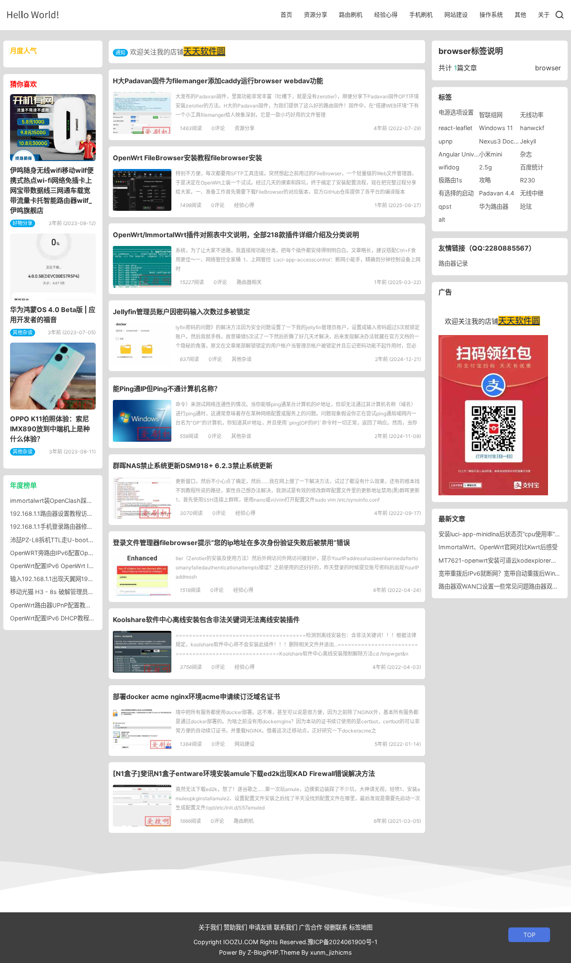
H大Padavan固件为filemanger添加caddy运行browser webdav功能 (218, 81)
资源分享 (315, 14)
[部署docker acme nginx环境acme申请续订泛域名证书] (142, 729)
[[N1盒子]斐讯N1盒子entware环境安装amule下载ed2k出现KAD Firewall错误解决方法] (142, 806)
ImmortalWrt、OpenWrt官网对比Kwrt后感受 (498, 547)
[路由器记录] (33, 14)
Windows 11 (496, 127)
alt (441, 219)
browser (548, 68)
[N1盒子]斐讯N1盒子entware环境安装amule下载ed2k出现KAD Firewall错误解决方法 (244, 773)
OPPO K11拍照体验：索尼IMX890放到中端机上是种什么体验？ (50, 429)
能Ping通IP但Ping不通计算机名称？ (167, 388)
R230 (527, 180)
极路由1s (450, 180)
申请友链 (260, 927)
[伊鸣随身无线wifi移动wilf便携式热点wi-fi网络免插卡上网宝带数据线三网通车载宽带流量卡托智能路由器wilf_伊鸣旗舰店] (53, 127)
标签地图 (360, 927)
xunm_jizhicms (331, 952)
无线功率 (531, 114)
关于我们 (210, 927)
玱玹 (526, 206)
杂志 (526, 154)
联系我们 (285, 927)
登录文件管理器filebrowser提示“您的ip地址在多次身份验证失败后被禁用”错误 (231, 542)
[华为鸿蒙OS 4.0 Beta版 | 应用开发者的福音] (53, 266)
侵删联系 (335, 927)
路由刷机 (350, 14)
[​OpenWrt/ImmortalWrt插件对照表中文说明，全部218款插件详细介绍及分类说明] (142, 267)
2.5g (485, 167)
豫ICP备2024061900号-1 (342, 941)
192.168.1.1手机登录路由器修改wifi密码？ (65, 526)
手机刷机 (421, 14)
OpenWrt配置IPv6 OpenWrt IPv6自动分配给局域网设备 (84, 565)
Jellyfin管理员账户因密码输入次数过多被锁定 (181, 311)
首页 (286, 14)
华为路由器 (493, 206)
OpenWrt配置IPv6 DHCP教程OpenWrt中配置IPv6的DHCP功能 (94, 618)
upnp (445, 141)
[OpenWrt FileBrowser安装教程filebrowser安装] (142, 190)
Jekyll (528, 141)
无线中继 (531, 193)
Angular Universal (462, 154)
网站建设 (456, 14)
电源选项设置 (456, 112)
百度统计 (531, 167)
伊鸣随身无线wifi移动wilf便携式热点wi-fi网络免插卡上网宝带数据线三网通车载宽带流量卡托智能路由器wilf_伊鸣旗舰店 (52, 190)
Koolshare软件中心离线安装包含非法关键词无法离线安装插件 (206, 619)
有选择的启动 (456, 193)
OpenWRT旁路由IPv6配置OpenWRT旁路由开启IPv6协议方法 (91, 552)
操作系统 (491, 14)
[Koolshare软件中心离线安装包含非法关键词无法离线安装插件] (142, 652)
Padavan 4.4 (496, 193)
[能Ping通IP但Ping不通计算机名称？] (142, 421)
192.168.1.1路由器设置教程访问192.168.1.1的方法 (75, 513)
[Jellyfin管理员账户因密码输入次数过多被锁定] (142, 344)
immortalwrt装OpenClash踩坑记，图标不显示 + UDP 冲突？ (91, 500)
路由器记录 (453, 263)
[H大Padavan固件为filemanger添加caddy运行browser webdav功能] (142, 113)
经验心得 (386, 14)
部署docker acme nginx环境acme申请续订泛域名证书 (196, 696)
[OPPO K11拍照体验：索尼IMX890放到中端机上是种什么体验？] (53, 376)
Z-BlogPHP (262, 952)
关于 (544, 14)
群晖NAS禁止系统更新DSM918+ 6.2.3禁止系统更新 (193, 465)
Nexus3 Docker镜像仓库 (512, 141)
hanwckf (532, 127)
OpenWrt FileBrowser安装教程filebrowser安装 (187, 158)
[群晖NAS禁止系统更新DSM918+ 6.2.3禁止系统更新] (142, 498)
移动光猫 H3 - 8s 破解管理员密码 (54, 591)
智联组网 (490, 114)
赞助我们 (235, 927)
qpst (444, 206)
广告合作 (310, 927)
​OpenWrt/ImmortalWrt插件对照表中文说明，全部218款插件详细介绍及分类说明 (236, 235)
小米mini (490, 154)
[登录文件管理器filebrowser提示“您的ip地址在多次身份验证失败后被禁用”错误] (142, 575)
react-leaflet (455, 127)
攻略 (485, 180)
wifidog (448, 167)
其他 (520, 14)
